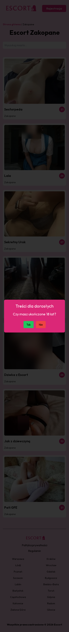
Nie (41, 324)
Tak (28, 324)
